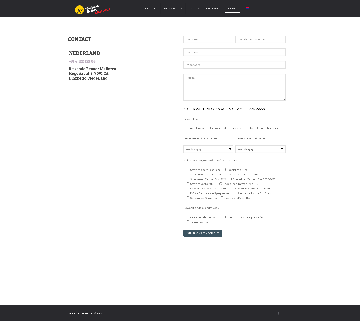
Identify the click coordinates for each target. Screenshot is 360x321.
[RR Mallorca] (91, 8)
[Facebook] (278, 313)
